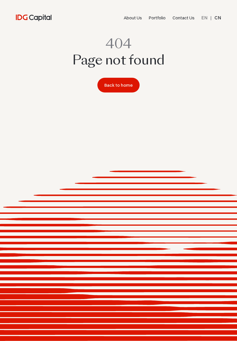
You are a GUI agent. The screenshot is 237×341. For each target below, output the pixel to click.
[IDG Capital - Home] (34, 17)
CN (217, 18)
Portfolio (157, 18)
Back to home (118, 85)
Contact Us (184, 18)
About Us (133, 18)
